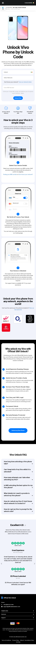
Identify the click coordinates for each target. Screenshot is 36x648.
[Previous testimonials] (1, 564)
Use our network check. (25, 82)
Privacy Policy (15, 640)
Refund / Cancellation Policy (27, 640)
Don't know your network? (26, 174)
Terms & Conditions (6, 640)
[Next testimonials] (34, 564)
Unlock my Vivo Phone (18, 430)
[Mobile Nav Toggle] (3, 3)
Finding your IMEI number (10, 174)
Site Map (18, 642)
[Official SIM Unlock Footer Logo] (8, 598)
